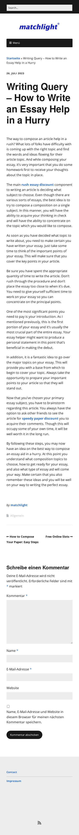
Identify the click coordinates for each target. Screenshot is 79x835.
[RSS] (39, 823)
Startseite (13, 58)
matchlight (19, 505)
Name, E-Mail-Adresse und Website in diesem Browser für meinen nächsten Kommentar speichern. (35, 717)
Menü (16, 43)
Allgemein (17, 515)
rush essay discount (37, 184)
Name (12, 650)
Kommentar (17, 596)
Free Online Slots (57, 536)
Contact (11, 772)
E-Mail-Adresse (19, 669)
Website (12, 688)
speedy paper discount (40, 418)
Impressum (13, 781)
